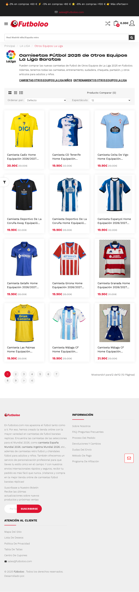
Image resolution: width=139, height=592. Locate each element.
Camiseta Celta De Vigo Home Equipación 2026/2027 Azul (113, 157)
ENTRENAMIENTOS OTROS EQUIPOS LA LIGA (100, 80)
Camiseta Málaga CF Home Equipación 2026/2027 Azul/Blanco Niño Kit (113, 350)
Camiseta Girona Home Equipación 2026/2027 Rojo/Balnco (67, 285)
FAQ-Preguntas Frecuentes (88, 431)
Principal (9, 46)
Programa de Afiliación (85, 461)
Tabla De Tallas (13, 549)
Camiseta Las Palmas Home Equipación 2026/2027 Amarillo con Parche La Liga (23, 350)
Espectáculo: (80, 100)
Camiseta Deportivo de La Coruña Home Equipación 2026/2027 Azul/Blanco (69, 221)
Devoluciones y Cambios (86, 443)
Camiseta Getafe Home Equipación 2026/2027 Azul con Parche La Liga (23, 285)
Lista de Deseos (13, 537)
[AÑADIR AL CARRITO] (19, 145)
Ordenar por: (16, 100)
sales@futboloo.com (20, 561)
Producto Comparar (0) (101, 92)
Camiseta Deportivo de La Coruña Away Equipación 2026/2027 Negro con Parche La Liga (24, 221)
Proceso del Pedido (83, 437)
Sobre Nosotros (81, 426)
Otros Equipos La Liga (49, 46)
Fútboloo (19, 571)
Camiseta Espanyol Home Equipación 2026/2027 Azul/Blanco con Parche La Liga (114, 221)
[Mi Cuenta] (132, 24)
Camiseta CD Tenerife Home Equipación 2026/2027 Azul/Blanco (67, 157)
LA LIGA (25, 46)
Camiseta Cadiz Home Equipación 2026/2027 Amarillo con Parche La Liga (22, 157)
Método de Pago (82, 455)
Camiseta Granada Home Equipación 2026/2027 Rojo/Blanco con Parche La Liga (114, 285)
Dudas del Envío (82, 449)
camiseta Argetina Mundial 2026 (41, 446)
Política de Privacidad (17, 543)
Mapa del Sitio (13, 531)
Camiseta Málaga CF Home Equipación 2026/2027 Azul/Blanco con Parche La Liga (67, 350)
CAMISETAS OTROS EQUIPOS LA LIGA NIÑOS (45, 80)
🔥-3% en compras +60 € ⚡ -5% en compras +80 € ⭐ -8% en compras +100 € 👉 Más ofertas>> (66, 4)
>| (32, 380)
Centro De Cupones (15, 555)
